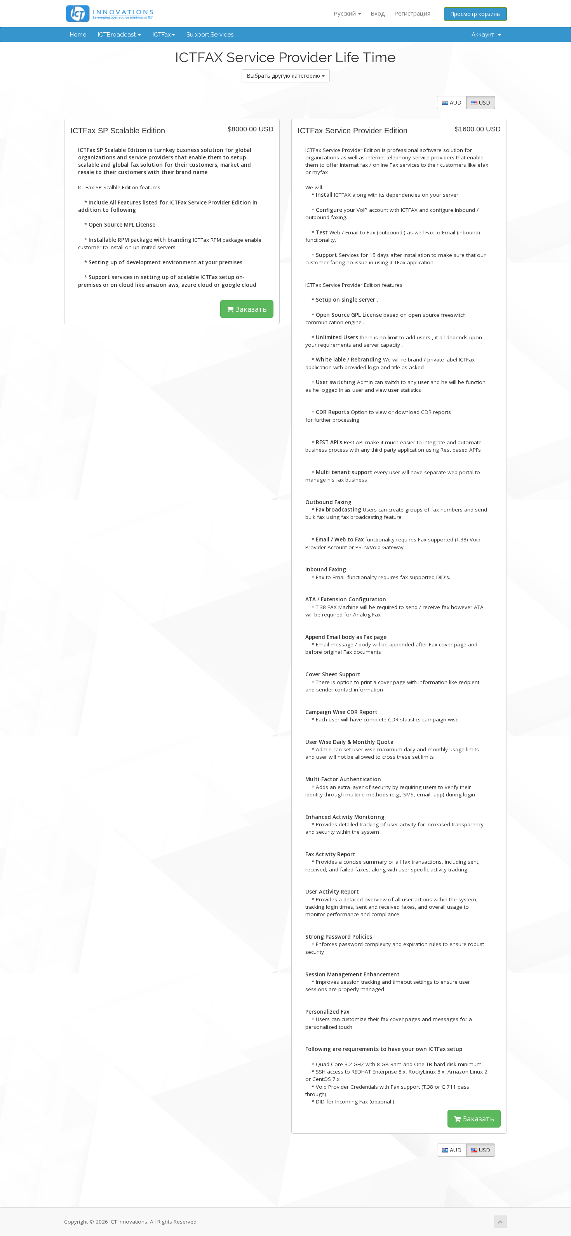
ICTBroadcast (117, 34)
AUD (454, 102)
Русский (345, 13)
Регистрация (412, 13)
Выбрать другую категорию (284, 75)
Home (78, 34)
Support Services (209, 34)
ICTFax (162, 34)
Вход (378, 13)
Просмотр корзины (475, 13)
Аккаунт (484, 34)
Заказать (250, 309)
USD (483, 102)
